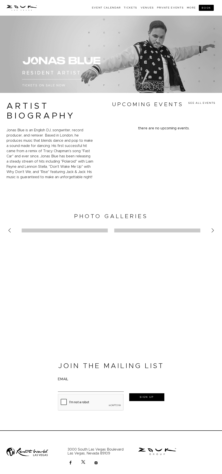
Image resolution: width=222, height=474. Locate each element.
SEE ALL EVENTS (201, 103)
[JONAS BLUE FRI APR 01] (157, 230)
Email (63, 379)
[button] (9, 230)
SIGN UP (147, 397)
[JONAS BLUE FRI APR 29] (65, 230)
